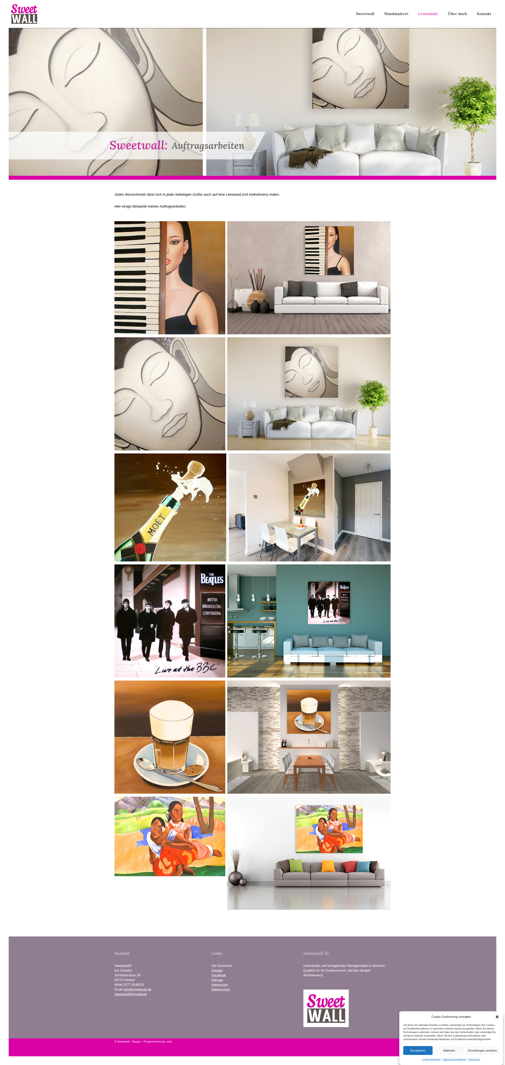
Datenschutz (220, 989)
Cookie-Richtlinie (431, 1059)
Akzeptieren (418, 1050)
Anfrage (217, 980)
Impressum (474, 1059)
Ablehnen (449, 1050)
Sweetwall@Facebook (130, 994)
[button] (497, 1017)
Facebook (218, 975)
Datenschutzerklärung (454, 1059)
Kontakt (217, 970)
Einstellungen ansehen (482, 1050)
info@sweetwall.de (137, 989)
